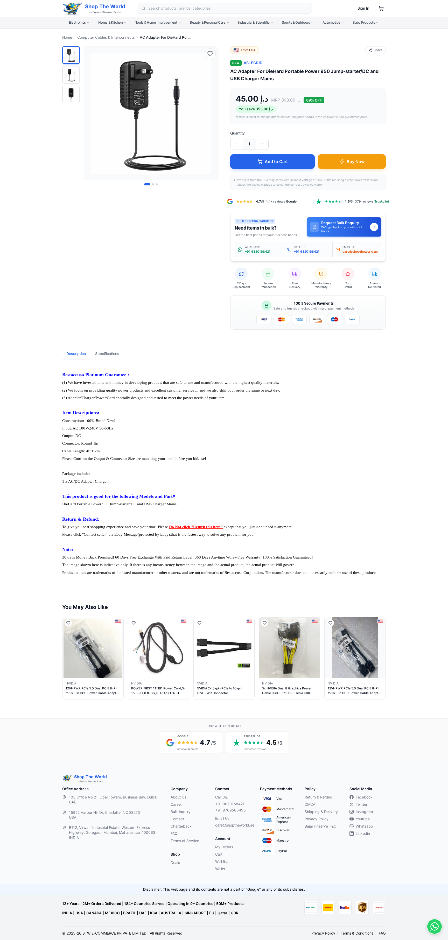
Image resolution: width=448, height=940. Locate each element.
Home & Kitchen (110, 22)
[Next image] (210, 113)
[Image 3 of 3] (157, 184)
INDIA (67, 913)
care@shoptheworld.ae (233, 825)
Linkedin (363, 833)
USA (79, 913)
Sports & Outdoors (296, 22)
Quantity (237, 133)
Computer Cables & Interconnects (106, 37)
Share (378, 50)
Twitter (361, 804)
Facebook (364, 797)
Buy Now (356, 161)
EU (211, 913)
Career (176, 804)
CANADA (94, 913)
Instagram (364, 811)
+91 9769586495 (230, 810)
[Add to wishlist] (210, 54)
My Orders (224, 847)
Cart (218, 854)
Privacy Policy (316, 819)
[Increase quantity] (262, 144)
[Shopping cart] (381, 8)
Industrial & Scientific (254, 22)
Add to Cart (276, 161)
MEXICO (112, 913)
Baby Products (364, 22)
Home (67, 37)
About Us (178, 797)
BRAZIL (129, 913)
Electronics (77, 22)
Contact (177, 819)
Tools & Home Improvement (156, 22)
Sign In (363, 8)
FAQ (174, 833)
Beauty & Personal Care (208, 22)
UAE (143, 913)
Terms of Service (185, 840)
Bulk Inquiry (181, 811)
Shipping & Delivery (321, 811)
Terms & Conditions (357, 933)
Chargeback (181, 826)
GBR (234, 913)
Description (76, 353)
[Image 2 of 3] (153, 184)
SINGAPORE (195, 913)
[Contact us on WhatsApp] (434, 926)
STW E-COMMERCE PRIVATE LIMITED (114, 933)
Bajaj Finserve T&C (320, 826)
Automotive (331, 22)
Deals (175, 862)
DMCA (310, 804)
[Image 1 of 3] (147, 184)
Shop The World (105, 6)
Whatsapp (364, 826)
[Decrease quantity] (236, 144)
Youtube (363, 819)
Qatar (222, 913)
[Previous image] (91, 113)
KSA (153, 913)
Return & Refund (318, 797)
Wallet (220, 869)
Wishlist (221, 861)
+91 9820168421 (229, 804)
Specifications (107, 353)
